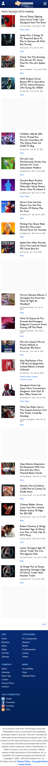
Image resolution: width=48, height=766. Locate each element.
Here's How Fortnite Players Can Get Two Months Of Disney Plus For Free (31, 207)
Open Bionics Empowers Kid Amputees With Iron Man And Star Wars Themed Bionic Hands (32, 468)
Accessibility (27, 669)
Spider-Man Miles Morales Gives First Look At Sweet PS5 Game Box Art (33, 245)
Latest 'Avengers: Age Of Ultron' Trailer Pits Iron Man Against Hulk (32, 550)
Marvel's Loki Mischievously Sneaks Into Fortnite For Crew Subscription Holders (33, 163)
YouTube (10, 706)
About (4, 669)
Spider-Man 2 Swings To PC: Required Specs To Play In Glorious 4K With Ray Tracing (32, 40)
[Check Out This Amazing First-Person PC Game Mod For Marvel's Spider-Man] (8, 62)
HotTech (5, 687)
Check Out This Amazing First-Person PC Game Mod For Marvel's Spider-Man (32, 61)
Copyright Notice (40, 761)
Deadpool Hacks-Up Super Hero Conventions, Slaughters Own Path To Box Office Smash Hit (33, 390)
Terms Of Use (24, 764)
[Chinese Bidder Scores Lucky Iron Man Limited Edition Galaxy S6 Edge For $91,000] (8, 509)
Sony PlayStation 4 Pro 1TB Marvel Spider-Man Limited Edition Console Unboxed (32, 365)
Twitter (9, 699)
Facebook (10, 702)
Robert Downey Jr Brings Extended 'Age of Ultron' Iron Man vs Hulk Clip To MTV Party (33, 531)
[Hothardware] (24, 4)
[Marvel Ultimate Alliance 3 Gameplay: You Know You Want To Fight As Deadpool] (8, 299)
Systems (23, 380)
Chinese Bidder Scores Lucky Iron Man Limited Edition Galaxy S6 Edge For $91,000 (32, 509)
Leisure (29, 380)
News (22, 30)
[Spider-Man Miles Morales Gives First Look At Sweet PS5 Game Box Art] (8, 247)
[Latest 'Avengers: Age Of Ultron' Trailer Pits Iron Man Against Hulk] (8, 553)
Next (44, 624)
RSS (8, 710)
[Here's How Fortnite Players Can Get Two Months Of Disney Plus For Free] (8, 207)
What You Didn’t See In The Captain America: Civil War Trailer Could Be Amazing (33, 411)
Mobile (25, 646)
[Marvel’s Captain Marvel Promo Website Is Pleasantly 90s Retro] (8, 346)
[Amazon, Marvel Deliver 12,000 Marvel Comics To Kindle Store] (8, 490)
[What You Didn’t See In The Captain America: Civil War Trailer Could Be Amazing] (8, 412)
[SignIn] (4, 3)
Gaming (34, 377)
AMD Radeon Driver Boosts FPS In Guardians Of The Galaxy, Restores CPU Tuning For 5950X (32, 83)
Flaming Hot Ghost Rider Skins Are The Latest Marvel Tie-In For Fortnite (33, 226)
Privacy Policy (8, 683)
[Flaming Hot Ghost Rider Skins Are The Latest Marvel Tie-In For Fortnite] (8, 228)
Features (23, 377)
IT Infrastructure (29, 649)
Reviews (5, 642)
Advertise (6, 672)
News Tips (6, 676)
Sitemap (5, 657)
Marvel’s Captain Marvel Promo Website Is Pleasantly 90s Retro (32, 344)
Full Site (5, 653)
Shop (24, 672)
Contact (5, 679)
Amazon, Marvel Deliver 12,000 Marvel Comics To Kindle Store (33, 488)
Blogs (4, 649)
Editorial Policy (28, 676)
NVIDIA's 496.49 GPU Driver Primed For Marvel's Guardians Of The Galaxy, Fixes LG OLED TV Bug (31, 139)
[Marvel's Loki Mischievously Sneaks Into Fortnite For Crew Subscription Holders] (8, 163)
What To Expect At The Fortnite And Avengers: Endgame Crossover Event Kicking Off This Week (33, 323)
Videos (27, 30)
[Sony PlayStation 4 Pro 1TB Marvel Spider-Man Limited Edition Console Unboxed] (8, 365)
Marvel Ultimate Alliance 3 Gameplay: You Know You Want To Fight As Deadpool (33, 299)
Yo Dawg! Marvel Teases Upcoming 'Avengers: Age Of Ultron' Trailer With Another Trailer (32, 571)
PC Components (29, 639)
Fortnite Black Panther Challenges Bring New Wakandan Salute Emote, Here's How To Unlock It (32, 185)
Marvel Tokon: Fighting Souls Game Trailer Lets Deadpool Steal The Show (33, 19)
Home (4, 639)
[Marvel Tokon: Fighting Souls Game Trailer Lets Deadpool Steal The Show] (8, 21)
